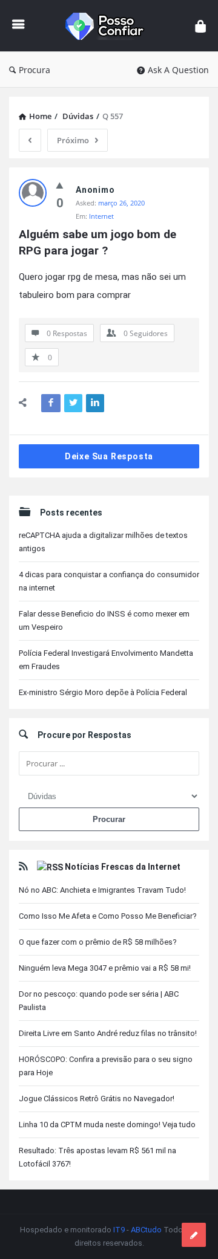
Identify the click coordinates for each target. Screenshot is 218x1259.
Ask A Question (178, 70)
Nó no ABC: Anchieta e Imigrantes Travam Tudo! (102, 890)
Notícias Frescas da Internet (122, 867)
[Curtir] (60, 185)
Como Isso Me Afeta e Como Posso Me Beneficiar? (108, 916)
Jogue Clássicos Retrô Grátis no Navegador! (96, 1098)
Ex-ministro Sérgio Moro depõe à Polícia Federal (103, 692)
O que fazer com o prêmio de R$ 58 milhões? (98, 942)
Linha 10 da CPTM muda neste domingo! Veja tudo (107, 1124)
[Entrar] (200, 25)
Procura (34, 70)
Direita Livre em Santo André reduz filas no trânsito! (108, 1033)
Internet (101, 216)
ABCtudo (146, 1229)
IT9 (119, 1229)
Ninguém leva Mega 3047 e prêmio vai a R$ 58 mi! (105, 968)
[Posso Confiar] (109, 25)
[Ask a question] (194, 1235)
